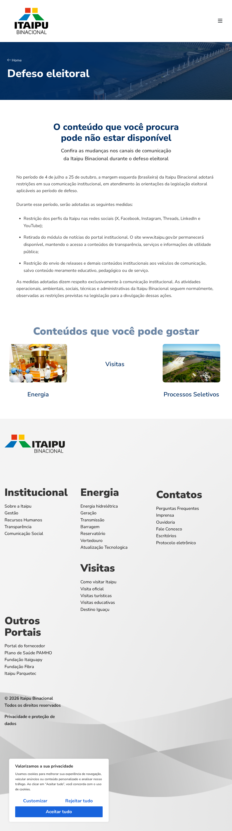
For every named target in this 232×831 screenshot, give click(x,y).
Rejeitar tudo (79, 801)
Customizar (35, 801)
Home (17, 60)
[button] (220, 21)
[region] (59, 790)
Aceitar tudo (59, 812)
